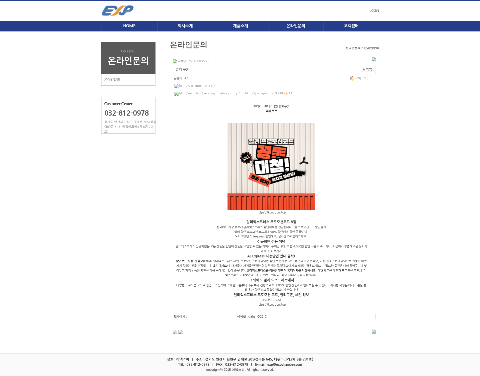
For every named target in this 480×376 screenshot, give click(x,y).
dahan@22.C (257, 316)
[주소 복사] (367, 69)
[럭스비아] (180, 331)
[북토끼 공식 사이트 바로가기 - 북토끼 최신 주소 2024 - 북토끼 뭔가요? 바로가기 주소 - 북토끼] (175, 331)
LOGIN (374, 10)
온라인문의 (112, 79)
